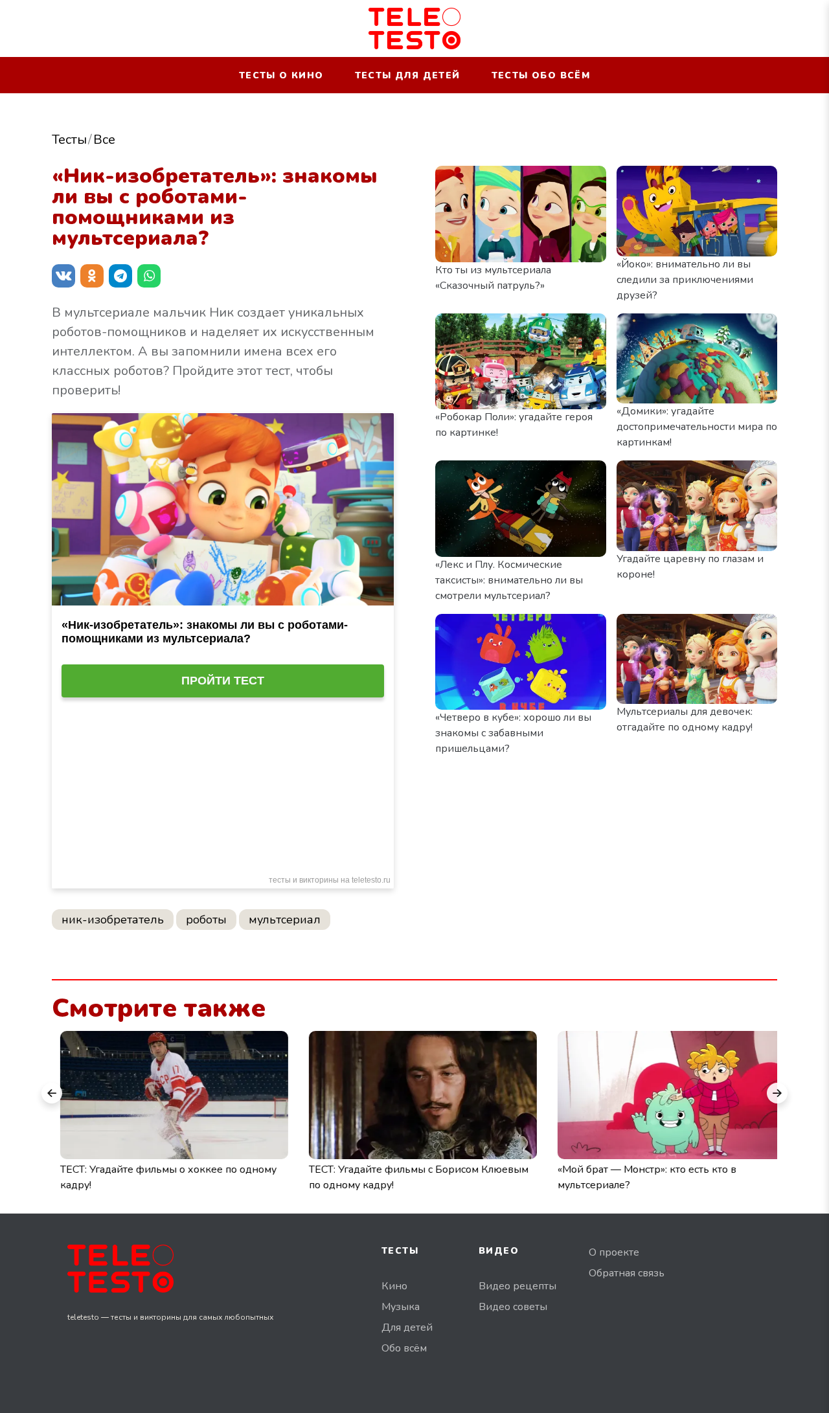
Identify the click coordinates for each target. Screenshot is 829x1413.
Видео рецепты (517, 1286)
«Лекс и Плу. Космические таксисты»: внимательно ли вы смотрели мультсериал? (509, 580)
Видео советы (513, 1307)
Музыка (400, 1307)
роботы (206, 919)
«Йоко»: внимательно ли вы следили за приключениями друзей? (685, 279)
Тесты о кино (281, 75)
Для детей (407, 1327)
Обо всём (404, 1348)
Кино (394, 1286)
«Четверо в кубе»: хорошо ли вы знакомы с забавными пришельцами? (513, 733)
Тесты (69, 139)
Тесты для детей (407, 75)
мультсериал (285, 919)
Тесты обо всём (541, 75)
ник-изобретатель (113, 919)
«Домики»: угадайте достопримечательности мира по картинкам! (697, 426)
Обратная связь (626, 1273)
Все (104, 139)
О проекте (614, 1252)
